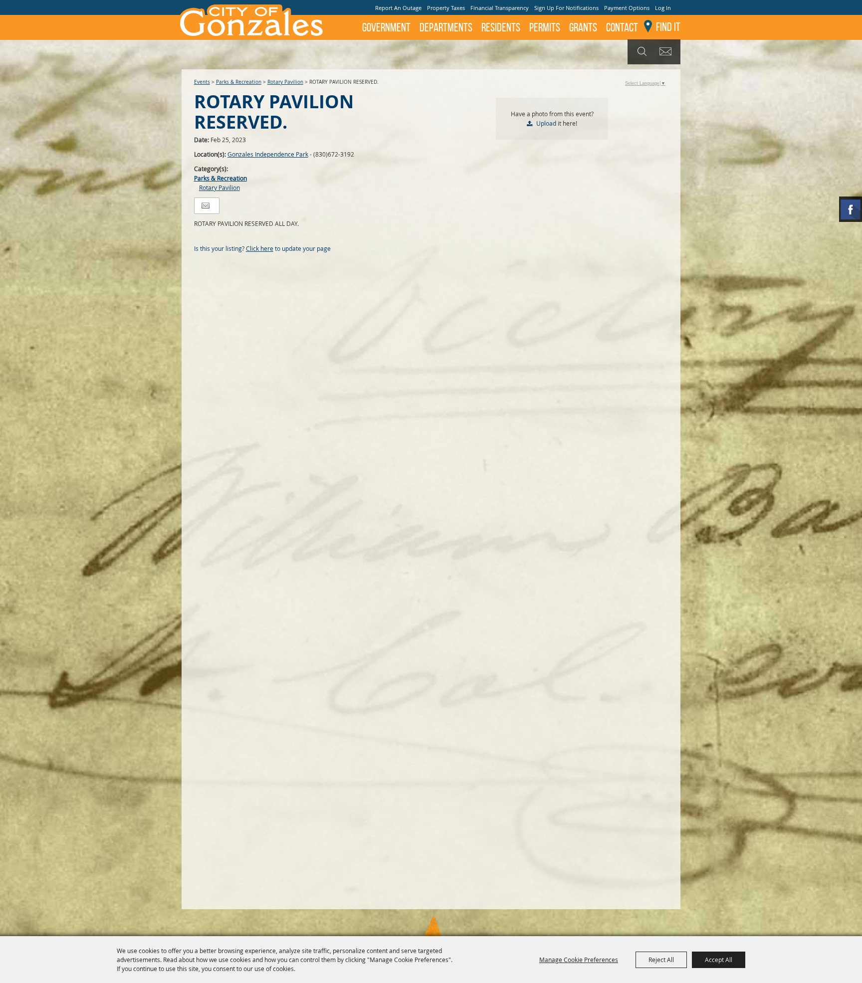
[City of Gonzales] (251, 20)
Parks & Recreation (238, 82)
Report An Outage (398, 7)
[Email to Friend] (206, 205)
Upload (546, 123)
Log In (663, 7)
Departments (446, 27)
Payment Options (626, 7)
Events (202, 82)
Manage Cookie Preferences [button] (578, 960)
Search (641, 51)
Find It (668, 26)
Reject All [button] (661, 960)
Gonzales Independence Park (267, 154)
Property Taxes (446, 7)
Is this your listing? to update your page (262, 248)
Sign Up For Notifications (566, 7)
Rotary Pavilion (285, 82)
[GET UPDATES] (667, 52)
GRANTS (583, 27)
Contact (622, 27)
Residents (500, 27)
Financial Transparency (499, 7)
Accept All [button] (718, 960)
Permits (544, 27)
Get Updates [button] (667, 51)
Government (386, 27)
